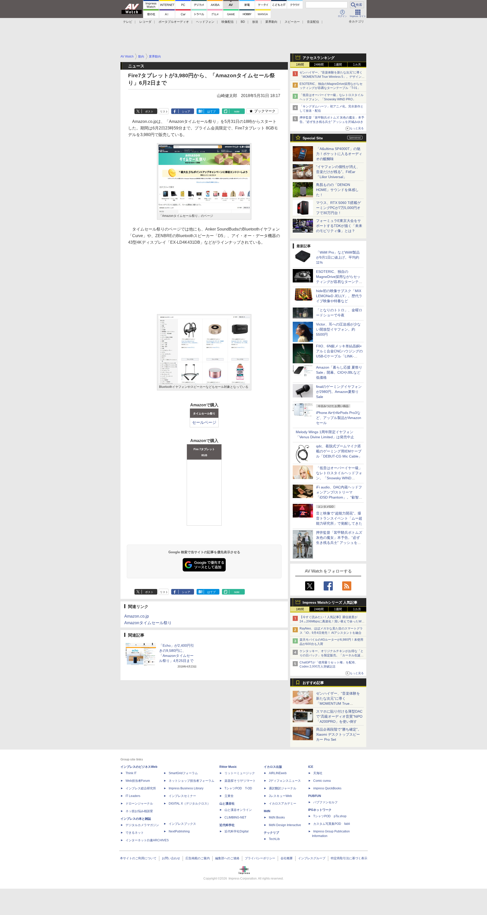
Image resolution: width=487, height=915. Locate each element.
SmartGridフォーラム (183, 773)
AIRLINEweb (278, 773)
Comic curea (322, 781)
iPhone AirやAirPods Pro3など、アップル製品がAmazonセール (338, 418)
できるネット (135, 832)
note (236, 111)
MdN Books (277, 817)
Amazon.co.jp (136, 616)
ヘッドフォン (205, 22)
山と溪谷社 (227, 803)
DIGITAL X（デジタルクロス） (189, 803)
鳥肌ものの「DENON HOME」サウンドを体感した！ (337, 190)
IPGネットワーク (320, 810)
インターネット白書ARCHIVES (147, 840)
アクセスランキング (319, 58)
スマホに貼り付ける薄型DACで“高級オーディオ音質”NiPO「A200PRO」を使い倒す (339, 716)
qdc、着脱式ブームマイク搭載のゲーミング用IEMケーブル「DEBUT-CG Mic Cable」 (339, 451)
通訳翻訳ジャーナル (282, 788)
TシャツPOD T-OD (238, 788)
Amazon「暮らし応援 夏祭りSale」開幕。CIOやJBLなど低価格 (339, 372)
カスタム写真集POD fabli (331, 824)
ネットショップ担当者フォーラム (191, 781)
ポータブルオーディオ (174, 22)
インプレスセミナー (182, 796)
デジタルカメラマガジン (142, 825)
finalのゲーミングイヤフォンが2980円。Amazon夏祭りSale (339, 392)
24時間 (319, 64)
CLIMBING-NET (235, 817)
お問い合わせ (171, 858)
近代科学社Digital (236, 831)
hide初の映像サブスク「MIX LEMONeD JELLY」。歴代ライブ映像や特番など (339, 296)
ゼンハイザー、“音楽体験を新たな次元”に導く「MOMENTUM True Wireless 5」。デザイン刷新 (332, 77)
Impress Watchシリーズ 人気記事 (330, 602)
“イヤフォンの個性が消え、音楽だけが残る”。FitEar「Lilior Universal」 (338, 172)
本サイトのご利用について (138, 858)
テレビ (127, 22)
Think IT (131, 773)
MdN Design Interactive (285, 825)
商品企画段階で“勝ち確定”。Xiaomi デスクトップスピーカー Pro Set (338, 734)
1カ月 (357, 64)
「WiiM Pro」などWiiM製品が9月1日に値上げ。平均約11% (338, 257)
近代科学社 (227, 825)
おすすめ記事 (313, 683)
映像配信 (227, 22)
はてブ (211, 111)
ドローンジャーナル (139, 803)
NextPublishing (179, 831)
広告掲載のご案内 (197, 858)
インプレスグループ (311, 858)
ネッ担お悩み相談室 (139, 811)
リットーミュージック (239, 773)
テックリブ (271, 832)
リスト (164, 111)
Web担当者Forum (138, 781)
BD (243, 22)
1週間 (338, 64)
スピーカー (292, 22)
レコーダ (145, 22)
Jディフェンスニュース (285, 781)
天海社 (317, 773)
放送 (255, 22)
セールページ (204, 422)
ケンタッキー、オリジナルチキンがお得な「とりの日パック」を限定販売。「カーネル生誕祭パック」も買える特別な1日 (331, 655)
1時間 (300, 64)
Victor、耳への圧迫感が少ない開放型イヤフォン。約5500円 (338, 329)
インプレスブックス (182, 824)
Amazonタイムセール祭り (148, 623)
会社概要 (287, 858)
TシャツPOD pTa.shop (329, 816)
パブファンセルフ (325, 802)
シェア (186, 111)
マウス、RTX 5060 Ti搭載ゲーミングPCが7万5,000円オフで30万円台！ (338, 208)
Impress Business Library (186, 788)
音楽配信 (313, 22)
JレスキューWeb (280, 796)
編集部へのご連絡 (227, 858)
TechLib (274, 839)
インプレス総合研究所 (141, 788)
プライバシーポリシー (260, 858)
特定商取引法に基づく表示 (349, 858)
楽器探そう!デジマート (240, 781)
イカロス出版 (273, 767)
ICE (310, 767)
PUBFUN (314, 796)
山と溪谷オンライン (238, 810)
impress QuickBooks (327, 788)
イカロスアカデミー (282, 803)
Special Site (313, 138)
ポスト (149, 111)
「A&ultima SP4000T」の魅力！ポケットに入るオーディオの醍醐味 (339, 154)
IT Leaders (133, 796)
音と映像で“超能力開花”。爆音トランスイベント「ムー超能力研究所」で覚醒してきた (339, 518)
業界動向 (271, 22)
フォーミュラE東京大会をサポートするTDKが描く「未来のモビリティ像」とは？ (339, 226)
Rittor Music (228, 767)
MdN (267, 811)
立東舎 (229, 796)
